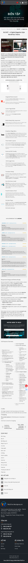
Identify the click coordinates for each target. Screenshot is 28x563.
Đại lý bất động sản (8, 489)
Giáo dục (3, 460)
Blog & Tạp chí (4, 443)
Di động (3, 453)
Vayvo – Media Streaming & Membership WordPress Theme (20, 427)
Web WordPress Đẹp (11, 29)
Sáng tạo (3, 467)
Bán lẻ (2, 438)
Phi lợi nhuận (4, 465)
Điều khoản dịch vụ (14, 557)
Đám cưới (3, 450)
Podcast (6, 493)
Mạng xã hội (4, 462)
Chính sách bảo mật (14, 556)
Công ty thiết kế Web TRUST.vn (17, 560)
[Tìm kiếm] (20, 2)
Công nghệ (3, 448)
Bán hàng (3, 436)
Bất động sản (4, 441)
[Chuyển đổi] (26, 438)
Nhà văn (6, 485)
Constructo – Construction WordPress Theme (8, 427)
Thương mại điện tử (5, 469)
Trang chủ (3, 29)
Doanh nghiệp (4, 455)
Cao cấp (3, 445)
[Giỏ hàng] (23, 2)
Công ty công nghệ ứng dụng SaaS (12, 482)
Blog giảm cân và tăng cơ (10, 478)
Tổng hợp (3, 472)
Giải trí (2, 457)
